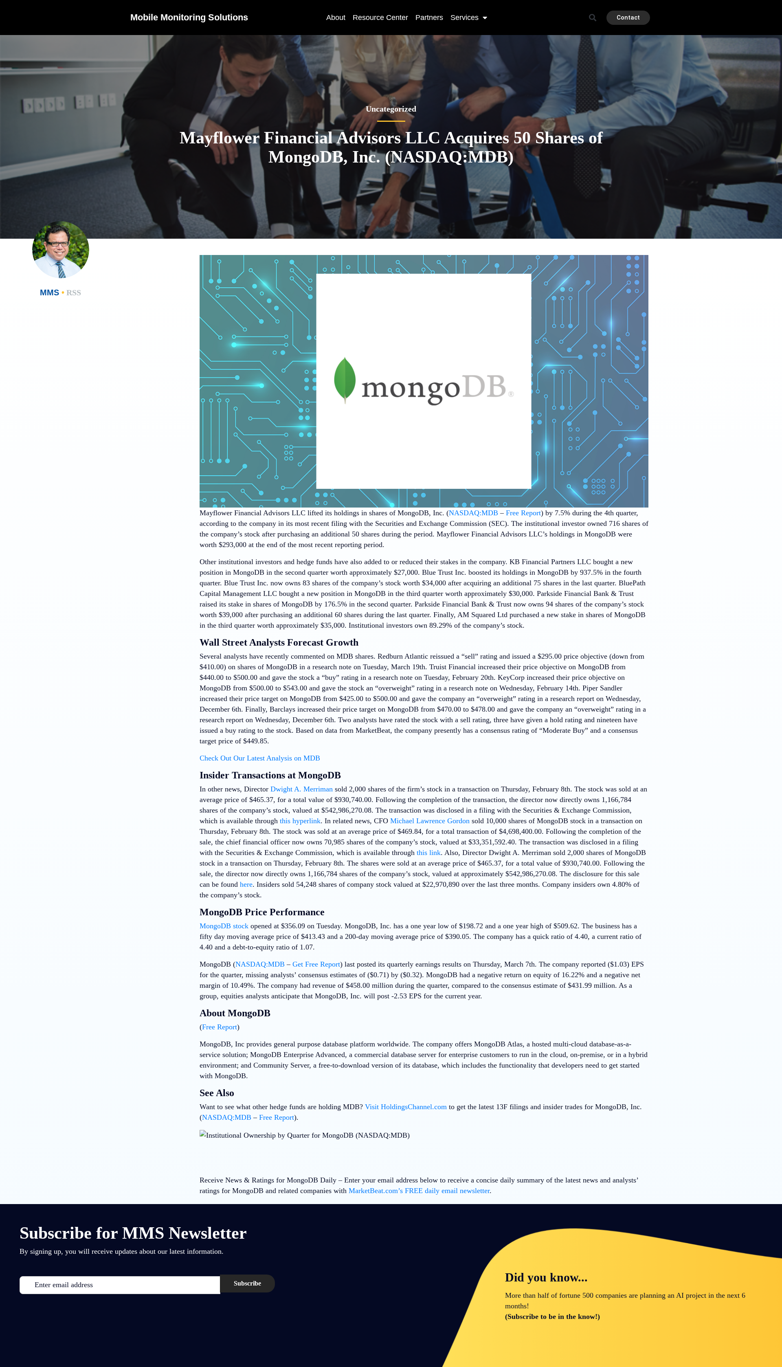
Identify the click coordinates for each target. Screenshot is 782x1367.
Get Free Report (316, 964)
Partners (429, 17)
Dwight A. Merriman (301, 789)
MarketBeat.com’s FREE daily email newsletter (419, 1191)
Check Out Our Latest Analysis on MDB (260, 758)
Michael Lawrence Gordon (430, 821)
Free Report (523, 513)
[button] (593, 17)
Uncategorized (391, 108)
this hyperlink (300, 821)
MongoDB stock (224, 926)
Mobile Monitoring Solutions (189, 17)
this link (429, 852)
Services (464, 17)
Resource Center (380, 17)
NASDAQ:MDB (473, 513)
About (335, 17)
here (246, 884)
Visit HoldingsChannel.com (406, 1107)
